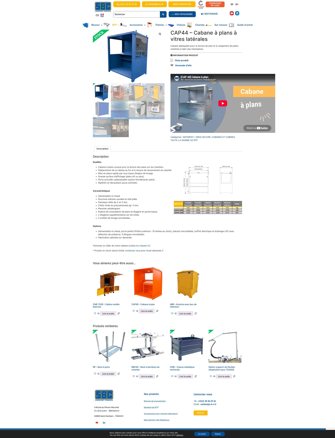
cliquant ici (144, 245)
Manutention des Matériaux (156, 420)
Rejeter (218, 434)
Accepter (202, 434)
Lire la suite (108, 313)
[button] (160, 34)
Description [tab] (102, 148)
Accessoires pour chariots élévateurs (161, 414)
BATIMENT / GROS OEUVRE (197, 137)
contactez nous (132, 250)
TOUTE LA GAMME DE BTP (184, 140)
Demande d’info (183, 65)
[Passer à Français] (236, 4)
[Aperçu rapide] (98, 313)
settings (179, 435)
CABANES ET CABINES (223, 137)
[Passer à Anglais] (231, 4)
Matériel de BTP (151, 407)
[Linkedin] (237, 13)
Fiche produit (181, 60)
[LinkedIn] (104, 422)
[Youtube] (232, 13)
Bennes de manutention (155, 401)
